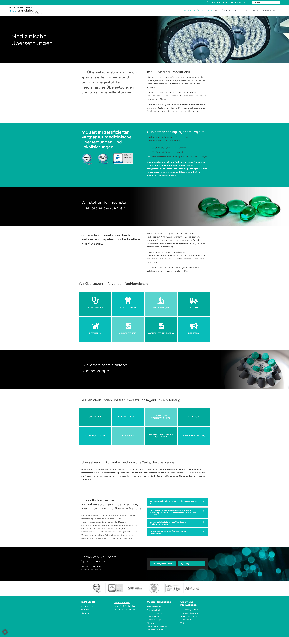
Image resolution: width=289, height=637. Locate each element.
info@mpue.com (122, 603)
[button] (177, 502)
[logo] (26, 8)
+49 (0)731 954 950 (126, 606)
